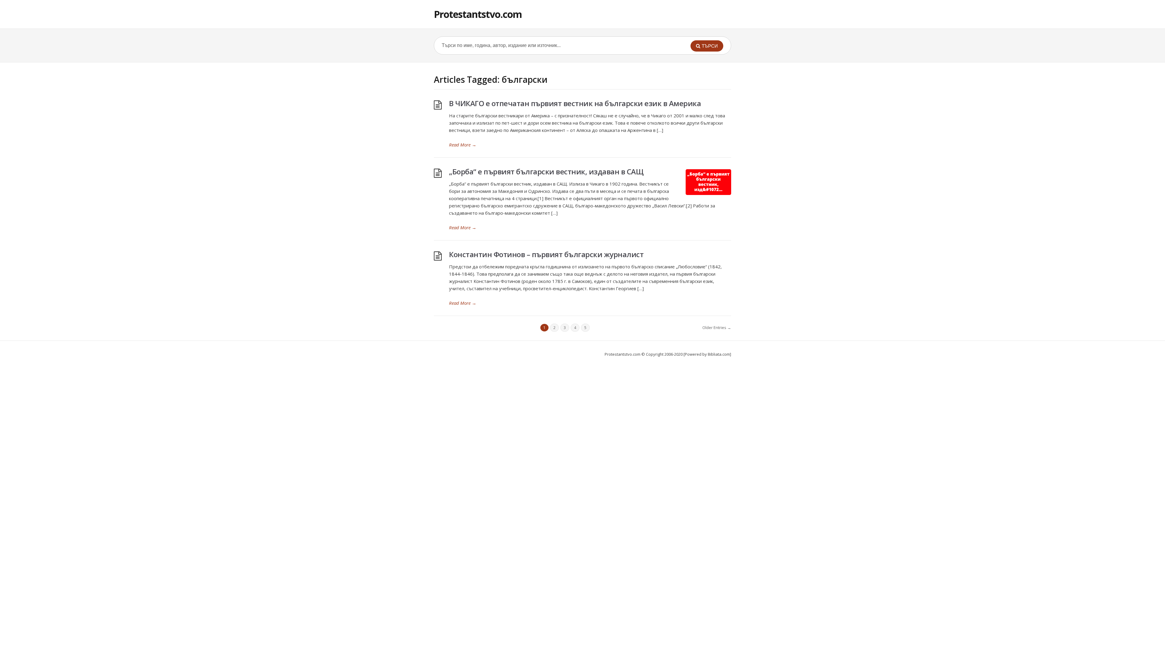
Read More (462, 145)
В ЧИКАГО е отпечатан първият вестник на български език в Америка (575, 103)
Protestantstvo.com (478, 14)
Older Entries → (716, 327)
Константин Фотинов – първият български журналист (546, 254)
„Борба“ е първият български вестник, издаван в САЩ (546, 171)
